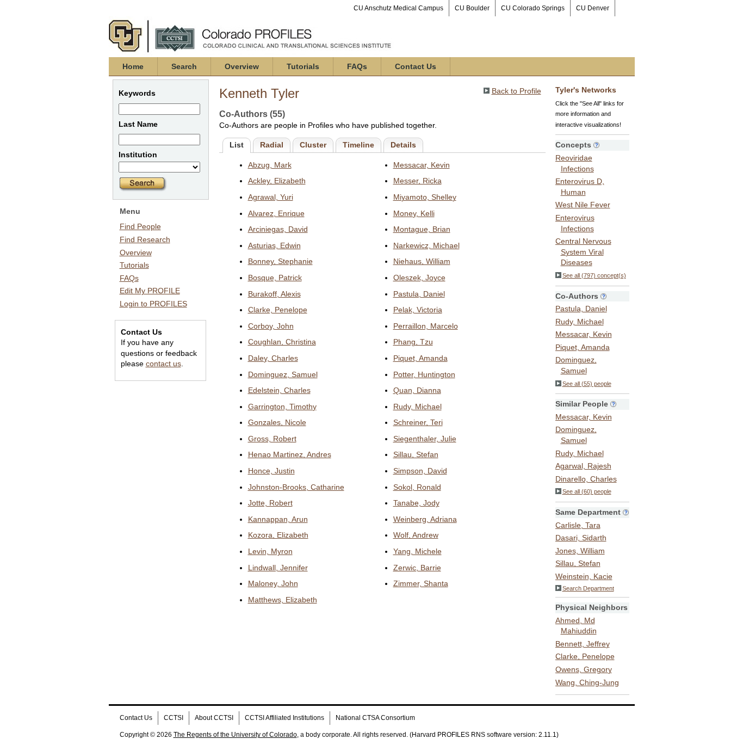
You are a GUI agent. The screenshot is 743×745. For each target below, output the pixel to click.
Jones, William (580, 550)
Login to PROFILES (153, 303)
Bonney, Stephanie (280, 261)
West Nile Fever (582, 204)
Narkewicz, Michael (426, 245)
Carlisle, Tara (577, 525)
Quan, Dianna (417, 390)
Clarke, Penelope (277, 309)
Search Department (588, 588)
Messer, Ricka (417, 180)
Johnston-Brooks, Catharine (296, 487)
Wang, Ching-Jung (587, 682)
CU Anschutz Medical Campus (398, 8)
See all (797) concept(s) (594, 275)
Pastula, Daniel (419, 294)
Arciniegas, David (278, 229)
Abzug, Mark (270, 165)
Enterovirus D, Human (579, 186)
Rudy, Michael (417, 406)
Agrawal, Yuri (270, 197)
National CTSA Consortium (375, 718)
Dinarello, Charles (586, 479)
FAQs (357, 66)
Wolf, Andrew (415, 535)
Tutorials (303, 66)
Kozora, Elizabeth (278, 535)
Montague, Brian (421, 229)
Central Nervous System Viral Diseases (583, 252)
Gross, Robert (272, 438)
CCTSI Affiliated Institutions (284, 718)
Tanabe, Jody (416, 502)
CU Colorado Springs (533, 8)
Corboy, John (271, 326)
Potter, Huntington (424, 374)
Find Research (145, 239)
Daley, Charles (273, 358)
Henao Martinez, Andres (289, 454)
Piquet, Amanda (420, 358)
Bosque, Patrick (275, 277)
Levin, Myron (270, 551)
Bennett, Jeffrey (582, 643)
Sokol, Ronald (417, 487)
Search (184, 66)
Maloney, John (273, 583)
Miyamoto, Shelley (424, 197)
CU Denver (592, 8)
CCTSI (173, 718)
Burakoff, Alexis (274, 294)
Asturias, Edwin (274, 245)
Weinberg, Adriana (425, 519)
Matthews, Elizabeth (282, 599)
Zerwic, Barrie (417, 567)
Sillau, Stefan (415, 454)
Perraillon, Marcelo (425, 326)
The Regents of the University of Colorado (235, 734)
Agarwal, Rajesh (583, 465)
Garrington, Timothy (282, 406)
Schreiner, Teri (418, 422)
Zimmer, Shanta (420, 583)
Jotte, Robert (270, 502)
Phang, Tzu (413, 341)
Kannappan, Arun (278, 519)
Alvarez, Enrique (276, 213)
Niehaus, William (421, 261)
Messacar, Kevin (421, 165)
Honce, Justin (271, 470)
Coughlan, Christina (282, 341)
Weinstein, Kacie (583, 576)
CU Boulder (472, 8)
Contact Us (415, 66)
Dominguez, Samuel (283, 374)
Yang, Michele (417, 551)
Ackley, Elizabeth (277, 180)
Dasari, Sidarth (580, 537)
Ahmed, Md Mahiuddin (576, 626)
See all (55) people (586, 383)
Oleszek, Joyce (419, 277)
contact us (163, 363)
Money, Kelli (414, 213)
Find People (140, 226)
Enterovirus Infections (575, 223)
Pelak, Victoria (417, 309)
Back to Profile (516, 91)
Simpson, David (420, 470)
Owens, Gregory (583, 669)
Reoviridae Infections (574, 163)
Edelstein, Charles (279, 390)
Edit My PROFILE (150, 290)
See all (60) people (586, 491)
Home (133, 66)
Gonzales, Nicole (277, 422)
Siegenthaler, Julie (424, 438)
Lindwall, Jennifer (278, 567)
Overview (242, 66)
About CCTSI (214, 718)
